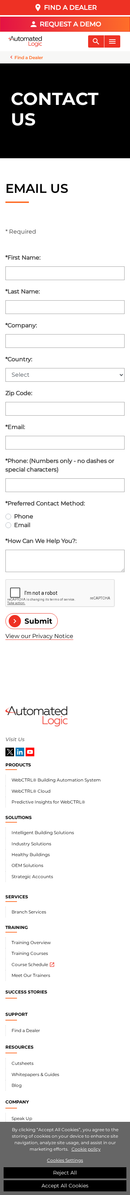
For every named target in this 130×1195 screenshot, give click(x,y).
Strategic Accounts (32, 876)
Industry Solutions (31, 843)
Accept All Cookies (65, 1185)
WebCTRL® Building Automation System (56, 780)
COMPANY (17, 1102)
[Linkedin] (21, 751)
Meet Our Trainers (31, 975)
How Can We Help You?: (41, 540)
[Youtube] (30, 751)
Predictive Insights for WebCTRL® (48, 802)
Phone (23, 516)
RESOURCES (19, 1047)
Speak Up (22, 1118)
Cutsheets (23, 1063)
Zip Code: (18, 393)
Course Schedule (33, 965)
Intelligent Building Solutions (43, 832)
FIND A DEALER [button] (65, 7)
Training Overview (31, 942)
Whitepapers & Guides (35, 1074)
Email (22, 525)
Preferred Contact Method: (45, 503)
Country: (18, 359)
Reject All (65, 1172)
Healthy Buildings (31, 854)
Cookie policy (86, 1149)
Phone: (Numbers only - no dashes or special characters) (59, 465)
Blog (17, 1085)
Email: (15, 427)
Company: (21, 325)
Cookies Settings (65, 1160)
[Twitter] (10, 751)
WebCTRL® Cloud (31, 791)
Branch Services (29, 912)
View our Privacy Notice (39, 636)
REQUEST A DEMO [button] (65, 24)
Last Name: (22, 291)
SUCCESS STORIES (26, 992)
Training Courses (30, 953)
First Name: (22, 257)
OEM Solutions (27, 865)
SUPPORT (16, 1014)
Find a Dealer (26, 1030)
